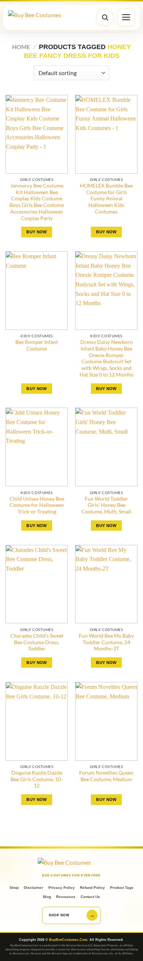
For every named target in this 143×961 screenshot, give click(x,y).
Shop (14, 888)
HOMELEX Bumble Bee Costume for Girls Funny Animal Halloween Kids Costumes (106, 199)
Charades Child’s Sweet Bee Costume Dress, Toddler (36, 642)
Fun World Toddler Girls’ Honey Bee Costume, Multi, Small (106, 505)
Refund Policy (92, 888)
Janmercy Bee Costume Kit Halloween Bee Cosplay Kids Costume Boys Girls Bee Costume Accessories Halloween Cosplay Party (37, 202)
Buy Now (36, 232)
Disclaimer (33, 888)
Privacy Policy (61, 888)
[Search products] (105, 17)
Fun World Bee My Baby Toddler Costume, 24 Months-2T (106, 642)
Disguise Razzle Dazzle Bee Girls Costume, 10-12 (37, 779)
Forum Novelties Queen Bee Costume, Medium (106, 776)
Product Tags (121, 888)
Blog (47, 897)
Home (21, 46)
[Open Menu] (126, 17)
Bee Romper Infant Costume (36, 345)
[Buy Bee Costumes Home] (35, 17)
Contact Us (90, 897)
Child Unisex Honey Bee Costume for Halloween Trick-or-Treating (37, 505)
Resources (66, 897)
